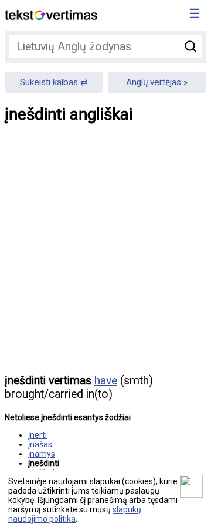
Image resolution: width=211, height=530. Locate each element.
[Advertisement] (105, 257)
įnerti (37, 435)
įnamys (41, 453)
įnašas (40, 444)
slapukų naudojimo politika (74, 514)
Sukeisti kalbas (49, 82)
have (105, 380)
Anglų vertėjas (153, 82)
